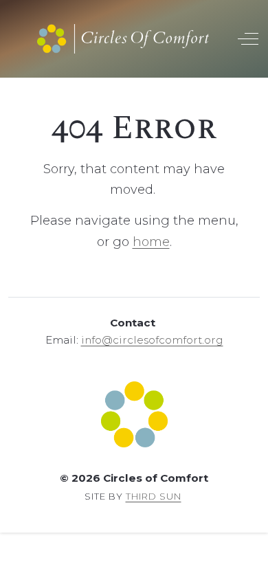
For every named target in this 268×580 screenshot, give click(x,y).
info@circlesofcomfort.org (152, 339)
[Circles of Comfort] (123, 39)
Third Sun (153, 496)
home (151, 241)
